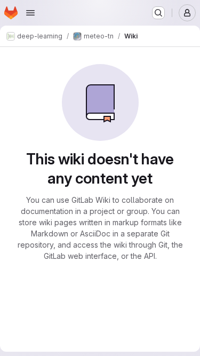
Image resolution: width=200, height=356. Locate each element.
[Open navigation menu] (30, 12)
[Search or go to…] (158, 12)
